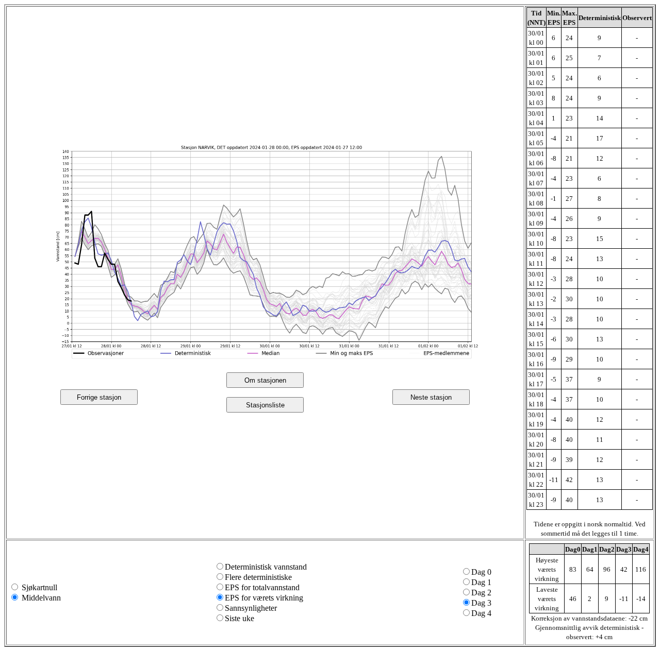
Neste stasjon (431, 397)
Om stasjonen (265, 380)
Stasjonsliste (265, 405)
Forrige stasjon (99, 397)
